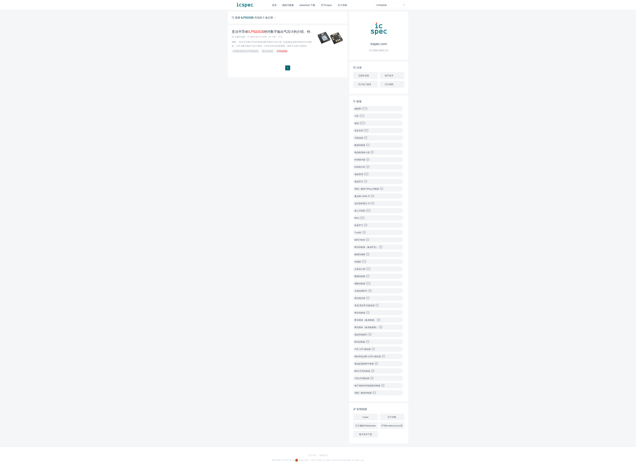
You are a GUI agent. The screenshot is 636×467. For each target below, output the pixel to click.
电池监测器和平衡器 (365, 363)
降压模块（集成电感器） (367, 327)
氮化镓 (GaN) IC (363, 196)
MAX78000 (361, 239)
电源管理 (360, 174)
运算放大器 (362, 268)
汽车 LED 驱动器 (364, 349)
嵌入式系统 (362, 210)
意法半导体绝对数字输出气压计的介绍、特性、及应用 (279, 31)
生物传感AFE (362, 290)
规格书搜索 (288, 5)
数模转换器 (361, 276)
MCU (359, 217)
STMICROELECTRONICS (245, 51)
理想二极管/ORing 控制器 (368, 188)
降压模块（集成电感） (366, 319)
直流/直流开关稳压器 (366, 305)
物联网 (360, 108)
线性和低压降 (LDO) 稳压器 (369, 356)
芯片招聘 (388, 84)
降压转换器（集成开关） (367, 247)
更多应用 (360, 130)
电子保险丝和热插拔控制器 (368, 385)
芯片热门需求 (364, 84)
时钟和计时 (361, 166)
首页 (274, 5)
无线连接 (360, 137)
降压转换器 (361, 312)
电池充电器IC (362, 334)
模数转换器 (362, 283)
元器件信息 (363, 75)
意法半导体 (267, 51)
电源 (359, 123)
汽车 (358, 115)
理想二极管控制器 (364, 392)
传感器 (359, 261)
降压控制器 (361, 341)
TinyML (359, 232)
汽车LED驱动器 (363, 378)
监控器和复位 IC (363, 203)
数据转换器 (361, 145)
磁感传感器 (361, 254)
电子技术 (388, 75)
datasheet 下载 (307, 5)
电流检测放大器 (363, 152)
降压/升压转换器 (363, 370)
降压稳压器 (361, 298)
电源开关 (360, 181)
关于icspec (326, 5)
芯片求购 (342, 5)
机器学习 (360, 225)
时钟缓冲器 (361, 159)
